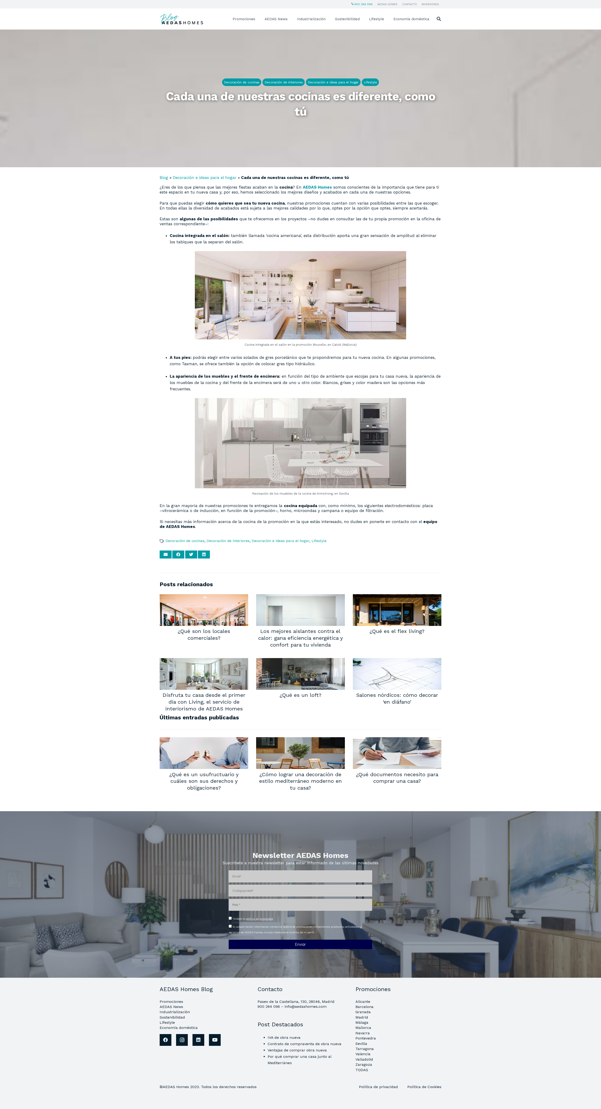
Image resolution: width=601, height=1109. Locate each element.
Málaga (361, 1022)
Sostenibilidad (172, 1017)
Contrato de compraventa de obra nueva (304, 1044)
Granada (363, 1012)
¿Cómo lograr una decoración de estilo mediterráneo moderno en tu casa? (300, 781)
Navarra (362, 1033)
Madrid (361, 1017)
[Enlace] (182, 19)
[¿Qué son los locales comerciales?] (204, 597)
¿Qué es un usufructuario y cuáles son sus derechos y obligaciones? (204, 781)
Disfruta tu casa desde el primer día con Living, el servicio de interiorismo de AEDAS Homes (204, 701)
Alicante (362, 1001)
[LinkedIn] (198, 1040)
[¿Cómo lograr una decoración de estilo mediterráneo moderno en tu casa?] (300, 740)
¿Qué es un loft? (300, 695)
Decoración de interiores (228, 541)
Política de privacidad (379, 1087)
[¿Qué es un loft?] (300, 661)
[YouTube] (215, 1040)
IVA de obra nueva (284, 1037)
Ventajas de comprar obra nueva (297, 1050)
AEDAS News (171, 1006)
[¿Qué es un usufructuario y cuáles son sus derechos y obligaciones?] (204, 740)
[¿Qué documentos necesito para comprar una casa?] (397, 740)
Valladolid (364, 1059)
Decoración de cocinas (185, 541)
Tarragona (364, 1049)
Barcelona (364, 1006)
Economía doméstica (179, 1027)
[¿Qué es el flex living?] (397, 597)
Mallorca (363, 1027)
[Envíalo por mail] (166, 554)
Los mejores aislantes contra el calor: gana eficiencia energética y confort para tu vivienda (300, 638)
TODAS (361, 1070)
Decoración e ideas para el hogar (204, 177)
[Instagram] (182, 1040)
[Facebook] (165, 1040)
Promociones (171, 1001)
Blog (164, 177)
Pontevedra (365, 1038)
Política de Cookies (424, 1087)
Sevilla (361, 1043)
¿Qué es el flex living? (397, 631)
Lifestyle (319, 541)
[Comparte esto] (178, 554)
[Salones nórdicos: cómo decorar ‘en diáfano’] (397, 661)
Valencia (362, 1054)
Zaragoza (363, 1064)
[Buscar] (438, 19)
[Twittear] (191, 554)
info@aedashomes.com (306, 1006)
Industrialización (175, 1012)
